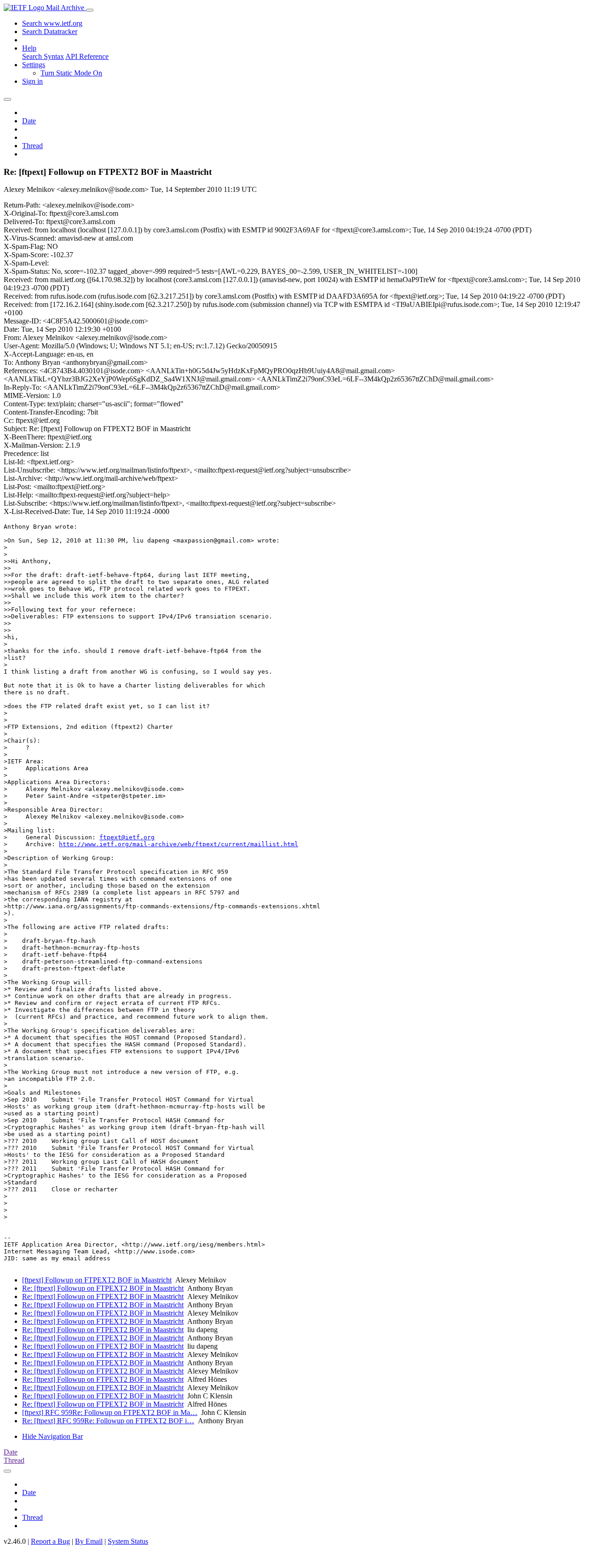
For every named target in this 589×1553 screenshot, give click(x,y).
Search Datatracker (49, 31)
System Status (128, 1541)
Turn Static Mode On (71, 73)
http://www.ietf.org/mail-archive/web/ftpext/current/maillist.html (178, 844)
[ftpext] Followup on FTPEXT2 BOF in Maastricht (97, 1280)
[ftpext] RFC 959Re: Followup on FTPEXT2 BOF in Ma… (109, 1412)
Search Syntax (43, 56)
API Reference (87, 56)
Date (29, 121)
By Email (89, 1541)
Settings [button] (33, 65)
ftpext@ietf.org (127, 837)
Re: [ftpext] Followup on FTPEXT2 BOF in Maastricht (103, 1288)
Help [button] (29, 48)
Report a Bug (50, 1541)
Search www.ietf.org (52, 23)
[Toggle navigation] (89, 10)
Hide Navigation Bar (52, 1436)
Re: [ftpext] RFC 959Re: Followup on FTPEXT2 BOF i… (108, 1421)
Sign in (32, 81)
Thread (32, 146)
